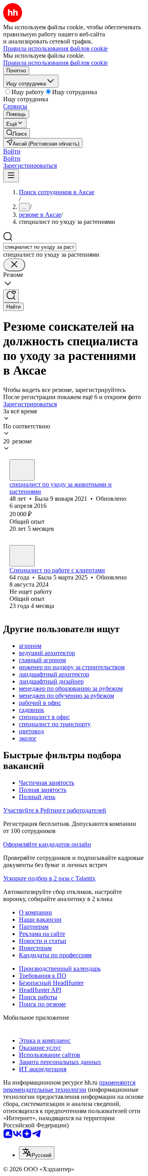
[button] (12, 151)
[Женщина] (22, 470)
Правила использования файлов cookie (55, 62)
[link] (16, 133)
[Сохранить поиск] (11, 296)
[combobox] (39, 247)
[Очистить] (14, 264)
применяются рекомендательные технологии (69, 1086)
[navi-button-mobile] (11, 175)
